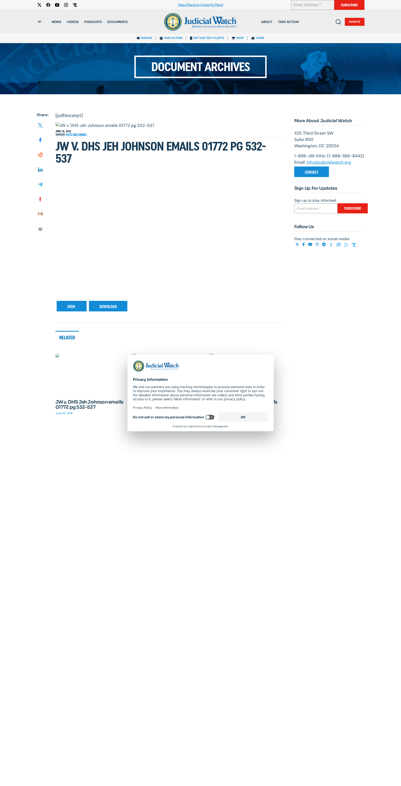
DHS (75, 134)
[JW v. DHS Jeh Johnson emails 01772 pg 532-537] (91, 374)
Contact (311, 172)
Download (108, 306)
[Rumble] (346, 244)
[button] (39, 22)
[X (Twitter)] (297, 244)
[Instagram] (317, 244)
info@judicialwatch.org (329, 162)
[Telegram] (324, 244)
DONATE (146, 38)
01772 (69, 134)
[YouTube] (310, 244)
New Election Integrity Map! (200, 5)
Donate (354, 22)
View (71, 306)
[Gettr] (331, 244)
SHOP (240, 38)
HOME (260, 38)
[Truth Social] (353, 244)
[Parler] (339, 244)
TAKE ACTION (173, 38)
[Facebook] (304, 244)
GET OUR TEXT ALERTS (208, 38)
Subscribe (349, 5)
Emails (82, 134)
